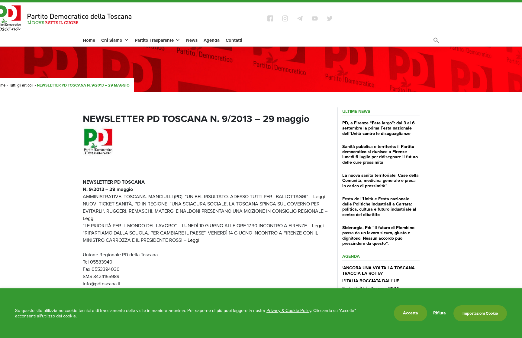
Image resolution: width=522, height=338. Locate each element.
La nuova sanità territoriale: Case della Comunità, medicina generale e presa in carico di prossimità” (380, 180)
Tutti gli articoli (21, 85)
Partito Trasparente (154, 40)
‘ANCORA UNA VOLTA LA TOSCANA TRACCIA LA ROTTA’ (378, 270)
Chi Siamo (111, 40)
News (192, 40)
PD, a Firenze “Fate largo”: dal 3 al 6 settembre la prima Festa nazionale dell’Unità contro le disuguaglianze (378, 128)
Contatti (234, 40)
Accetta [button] (410, 313)
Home (89, 40)
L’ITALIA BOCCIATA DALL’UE (370, 280)
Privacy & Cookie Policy (288, 310)
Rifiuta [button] (439, 313)
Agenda (212, 40)
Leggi (319, 196)
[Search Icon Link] (436, 42)
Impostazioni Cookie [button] (480, 313)
